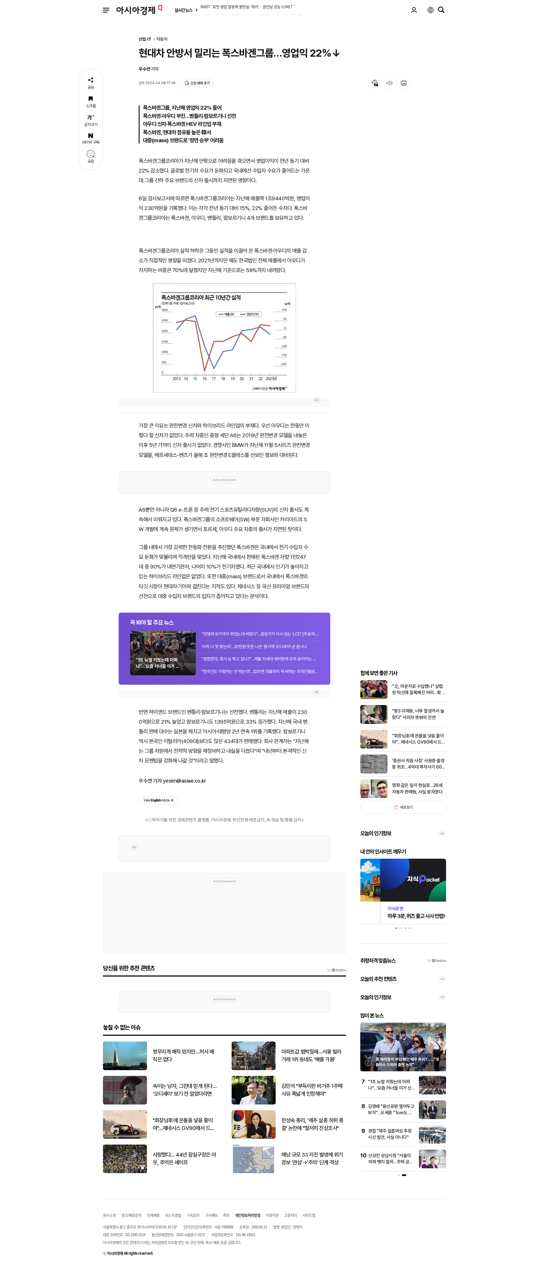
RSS (226, 1215)
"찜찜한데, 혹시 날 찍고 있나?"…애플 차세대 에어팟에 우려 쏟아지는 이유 (260, 659)
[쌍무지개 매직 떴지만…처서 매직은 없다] (125, 1069)
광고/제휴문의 (131, 1215)
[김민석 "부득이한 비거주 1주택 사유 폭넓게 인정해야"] (254, 1103)
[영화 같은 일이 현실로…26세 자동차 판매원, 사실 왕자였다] (373, 797)
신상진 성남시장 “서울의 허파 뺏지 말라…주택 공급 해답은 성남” (390, 1162)
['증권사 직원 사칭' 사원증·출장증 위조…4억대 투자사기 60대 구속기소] (373, 772)
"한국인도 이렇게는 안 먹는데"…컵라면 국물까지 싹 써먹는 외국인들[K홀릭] (260, 671)
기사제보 (211, 1215)
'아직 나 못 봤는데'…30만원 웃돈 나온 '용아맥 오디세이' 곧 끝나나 (254, 646)
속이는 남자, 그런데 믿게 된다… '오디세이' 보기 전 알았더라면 (184, 1090)
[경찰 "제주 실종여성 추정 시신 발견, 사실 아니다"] (432, 1142)
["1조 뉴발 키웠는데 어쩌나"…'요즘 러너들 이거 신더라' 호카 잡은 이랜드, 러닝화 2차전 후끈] (432, 1093)
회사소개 (109, 1215)
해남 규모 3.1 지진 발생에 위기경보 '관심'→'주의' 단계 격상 (312, 1158)
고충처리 (290, 1215)
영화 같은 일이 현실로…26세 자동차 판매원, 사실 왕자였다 (417, 788)
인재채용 (153, 1215)
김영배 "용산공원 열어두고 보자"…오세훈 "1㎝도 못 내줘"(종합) (391, 1113)
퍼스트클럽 (173, 1215)
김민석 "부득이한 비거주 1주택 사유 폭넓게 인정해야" (312, 1090)
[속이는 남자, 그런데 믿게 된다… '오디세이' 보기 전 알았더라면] (125, 1103)
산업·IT (145, 39)
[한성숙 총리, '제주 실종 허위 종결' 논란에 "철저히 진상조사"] (254, 1137)
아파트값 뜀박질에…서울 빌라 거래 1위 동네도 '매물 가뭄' (311, 1055)
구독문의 (193, 1215)
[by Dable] (336, 970)
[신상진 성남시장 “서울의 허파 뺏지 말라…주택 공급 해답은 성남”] (432, 1167)
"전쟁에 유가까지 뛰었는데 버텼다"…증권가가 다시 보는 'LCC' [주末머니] (260, 634)
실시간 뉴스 (183, 10)
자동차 (162, 39)
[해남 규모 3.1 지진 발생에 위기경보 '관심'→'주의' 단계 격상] (254, 1172)
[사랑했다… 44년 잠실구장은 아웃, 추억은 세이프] (125, 1172)
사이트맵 (309, 1215)
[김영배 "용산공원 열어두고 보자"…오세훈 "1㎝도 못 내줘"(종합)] (432, 1118)
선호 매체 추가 (200, 83)
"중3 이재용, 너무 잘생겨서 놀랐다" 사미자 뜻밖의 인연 (418, 714)
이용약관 (272, 1215)
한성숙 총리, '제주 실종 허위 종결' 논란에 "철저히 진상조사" (312, 1124)
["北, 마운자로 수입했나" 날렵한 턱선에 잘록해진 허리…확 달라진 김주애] (373, 698)
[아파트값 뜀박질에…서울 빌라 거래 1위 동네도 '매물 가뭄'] (254, 1069)
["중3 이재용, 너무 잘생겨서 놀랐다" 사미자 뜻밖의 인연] (373, 722)
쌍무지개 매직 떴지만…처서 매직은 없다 (183, 1055)
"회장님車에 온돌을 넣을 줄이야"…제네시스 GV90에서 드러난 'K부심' (418, 739)
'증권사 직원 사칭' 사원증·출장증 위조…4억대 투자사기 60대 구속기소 (418, 764)
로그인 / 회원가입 (414, 10)
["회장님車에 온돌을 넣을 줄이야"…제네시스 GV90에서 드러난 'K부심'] (373, 747)
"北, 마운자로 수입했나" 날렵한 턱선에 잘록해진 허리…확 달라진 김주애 (419, 690)
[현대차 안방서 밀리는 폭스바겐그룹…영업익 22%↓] (224, 338)
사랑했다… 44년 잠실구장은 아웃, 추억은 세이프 (184, 1158)
